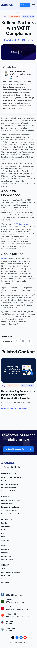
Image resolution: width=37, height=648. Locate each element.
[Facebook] (22, 342)
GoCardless (5, 540)
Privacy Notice (6, 575)
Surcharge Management (9, 510)
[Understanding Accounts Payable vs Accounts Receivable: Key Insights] (18, 370)
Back (19, 13)
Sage (3, 536)
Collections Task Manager (10, 491)
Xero (2, 533)
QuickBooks (5, 526)
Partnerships (5, 553)
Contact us (5, 582)
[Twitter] (16, 342)
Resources (5, 549)
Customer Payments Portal (10, 500)
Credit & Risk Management (10, 484)
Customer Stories (7, 559)
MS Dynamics (6, 530)
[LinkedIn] (29, 342)
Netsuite (4, 523)
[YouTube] (25, 637)
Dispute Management (8, 487)
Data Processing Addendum (11, 572)
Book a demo (25, 5)
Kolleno (4, 259)
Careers (4, 579)
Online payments (7, 503)
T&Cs (3, 569)
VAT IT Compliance (21, 224)
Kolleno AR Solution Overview (17, 449)
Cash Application (7, 481)
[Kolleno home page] (8, 463)
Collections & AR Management (12, 477)
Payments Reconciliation (10, 507)
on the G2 (20, 261)
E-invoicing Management (10, 514)
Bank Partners (6, 556)
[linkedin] (11, 78)
